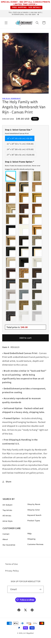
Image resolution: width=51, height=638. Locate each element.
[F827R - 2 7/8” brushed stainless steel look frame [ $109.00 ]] (37, 316)
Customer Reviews (35, 544)
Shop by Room (33, 504)
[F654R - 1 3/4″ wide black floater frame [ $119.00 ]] (24, 262)
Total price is (17, 327)
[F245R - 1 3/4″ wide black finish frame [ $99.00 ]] (11, 230)
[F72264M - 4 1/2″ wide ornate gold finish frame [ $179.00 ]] (24, 273)
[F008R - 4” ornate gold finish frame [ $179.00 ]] (24, 305)
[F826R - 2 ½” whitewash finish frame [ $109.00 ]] (11, 305)
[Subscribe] (40, 589)
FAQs (29, 533)
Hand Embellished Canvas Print (17, 133)
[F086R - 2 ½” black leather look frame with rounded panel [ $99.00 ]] (11, 283)
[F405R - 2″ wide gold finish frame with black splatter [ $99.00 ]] (37, 219)
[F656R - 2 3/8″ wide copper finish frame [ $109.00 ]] (11, 197)
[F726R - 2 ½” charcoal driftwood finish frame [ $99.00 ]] (37, 294)
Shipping (31, 539)
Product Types (33, 520)
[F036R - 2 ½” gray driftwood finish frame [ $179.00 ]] (24, 294)
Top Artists (7, 510)
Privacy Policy (12, 570)
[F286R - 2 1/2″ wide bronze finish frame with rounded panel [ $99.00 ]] (24, 219)
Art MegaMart (28, 633)
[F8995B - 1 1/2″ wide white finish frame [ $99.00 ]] (24, 230)
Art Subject (7, 505)
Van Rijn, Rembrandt (11, 98)
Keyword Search (34, 515)
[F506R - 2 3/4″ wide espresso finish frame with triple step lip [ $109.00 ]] (24, 240)
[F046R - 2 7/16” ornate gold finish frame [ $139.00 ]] (24, 283)
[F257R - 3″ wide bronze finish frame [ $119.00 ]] (24, 197)
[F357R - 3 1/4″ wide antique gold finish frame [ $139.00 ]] (37, 230)
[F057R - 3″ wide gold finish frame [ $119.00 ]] (37, 197)
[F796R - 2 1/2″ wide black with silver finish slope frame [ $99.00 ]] (24, 251)
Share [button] (8, 481)
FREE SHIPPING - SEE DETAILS (26, 7)
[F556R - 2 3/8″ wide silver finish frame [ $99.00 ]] (37, 240)
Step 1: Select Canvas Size (18, 131)
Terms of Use (11, 564)
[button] (6, 22)
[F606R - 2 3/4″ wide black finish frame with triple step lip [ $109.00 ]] (11, 251)
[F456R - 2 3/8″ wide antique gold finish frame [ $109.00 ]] (37, 187)
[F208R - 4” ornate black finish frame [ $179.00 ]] (11, 316)
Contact (6, 534)
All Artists (7, 515)
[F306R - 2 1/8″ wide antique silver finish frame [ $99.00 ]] (11, 219)
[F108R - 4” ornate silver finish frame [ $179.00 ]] (37, 305)
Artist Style (7, 521)
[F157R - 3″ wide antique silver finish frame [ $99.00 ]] (11, 208)
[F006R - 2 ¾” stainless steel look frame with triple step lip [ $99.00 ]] (11, 294)
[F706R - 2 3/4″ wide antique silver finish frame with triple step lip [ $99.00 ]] (11, 262)
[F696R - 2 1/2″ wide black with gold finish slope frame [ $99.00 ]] (37, 251)
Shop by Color (33, 510)
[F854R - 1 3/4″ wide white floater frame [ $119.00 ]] (37, 262)
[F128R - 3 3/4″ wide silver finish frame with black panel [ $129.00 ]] (24, 187)
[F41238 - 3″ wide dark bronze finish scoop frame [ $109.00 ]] (11, 273)
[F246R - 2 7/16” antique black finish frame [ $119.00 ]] (37, 283)
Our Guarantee (9, 545)
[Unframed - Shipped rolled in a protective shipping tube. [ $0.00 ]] (11, 176)
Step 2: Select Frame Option (22, 165)
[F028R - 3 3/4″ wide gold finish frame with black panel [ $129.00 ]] (11, 187)
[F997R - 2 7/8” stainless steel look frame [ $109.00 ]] (24, 316)
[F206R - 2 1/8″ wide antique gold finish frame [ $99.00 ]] (37, 208)
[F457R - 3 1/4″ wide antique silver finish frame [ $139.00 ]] (11, 240)
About (5, 539)
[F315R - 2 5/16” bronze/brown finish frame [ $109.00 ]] (37, 273)
